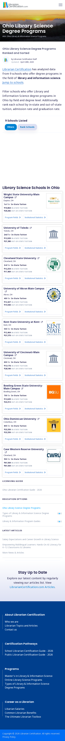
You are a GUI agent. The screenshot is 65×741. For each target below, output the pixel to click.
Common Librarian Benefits (20, 712)
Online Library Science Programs (23, 679)
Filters (10, 127)
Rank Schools (27, 127)
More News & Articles (13, 552)
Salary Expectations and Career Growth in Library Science (30, 539)
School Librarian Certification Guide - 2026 (29, 650)
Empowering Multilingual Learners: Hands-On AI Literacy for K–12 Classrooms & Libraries (31, 546)
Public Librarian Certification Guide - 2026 (29, 654)
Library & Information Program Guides (21, 521)
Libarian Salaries (14, 708)
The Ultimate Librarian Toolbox (23, 716)
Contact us (11, 629)
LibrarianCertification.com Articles (32, 587)
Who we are (11, 621)
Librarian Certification (16, 69)
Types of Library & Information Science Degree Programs (25, 514)
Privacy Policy (8, 736)
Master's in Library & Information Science (28, 676)
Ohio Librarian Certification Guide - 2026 (22, 489)
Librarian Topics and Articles (21, 625)
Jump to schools (12, 82)
